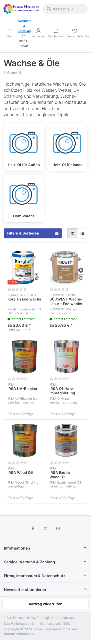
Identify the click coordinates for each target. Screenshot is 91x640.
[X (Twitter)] (45, 528)
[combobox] (65, 9)
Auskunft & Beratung (24, 26)
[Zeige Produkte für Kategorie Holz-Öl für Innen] (67, 143)
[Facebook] (33, 528)
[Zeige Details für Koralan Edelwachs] (25, 267)
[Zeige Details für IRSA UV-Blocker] (25, 357)
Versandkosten (62, 618)
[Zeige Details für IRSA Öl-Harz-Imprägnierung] (67, 357)
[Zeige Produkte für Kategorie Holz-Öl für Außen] (24, 143)
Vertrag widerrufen (45, 604)
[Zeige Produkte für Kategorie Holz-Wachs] (24, 194)
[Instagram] (58, 528)
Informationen (17, 548)
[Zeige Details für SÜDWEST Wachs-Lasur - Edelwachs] (67, 267)
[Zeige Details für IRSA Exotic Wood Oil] (67, 440)
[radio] (72, 233)
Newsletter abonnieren (25, 589)
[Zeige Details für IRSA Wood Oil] (25, 440)
